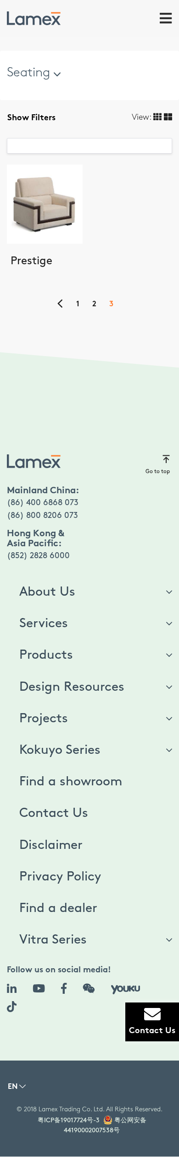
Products (46, 655)
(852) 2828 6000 (38, 556)
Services (43, 623)
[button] (16, 1088)
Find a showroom (70, 782)
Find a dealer (58, 908)
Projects (43, 719)
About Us (47, 592)
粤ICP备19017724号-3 (69, 1120)
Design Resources (71, 687)
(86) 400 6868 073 (42, 503)
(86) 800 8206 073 (42, 515)
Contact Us (53, 813)
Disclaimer (51, 845)
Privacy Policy (60, 877)
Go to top (157, 471)
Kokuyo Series (60, 750)
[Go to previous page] (65, 305)
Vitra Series (53, 940)
